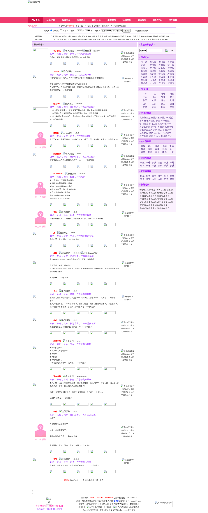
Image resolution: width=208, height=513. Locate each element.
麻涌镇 (162, 77)
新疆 (154, 39)
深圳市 (170, 83)
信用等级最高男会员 (147, 193)
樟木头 (88, 36)
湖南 (61, 39)
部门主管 (153, 124)
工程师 (161, 124)
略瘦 (143, 146)
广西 (57, 39)
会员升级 (79, 26)
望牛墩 (156, 36)
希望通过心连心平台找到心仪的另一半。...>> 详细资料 (72, 160)
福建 (94, 39)
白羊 (154, 176)
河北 (145, 39)
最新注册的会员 (145, 208)
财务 (157, 127)
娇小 (150, 146)
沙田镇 (153, 80)
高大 (157, 152)
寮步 (75, 36)
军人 (156, 136)
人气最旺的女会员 (162, 196)
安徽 (90, 39)
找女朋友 (81, 20)
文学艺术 (158, 133)
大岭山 (70, 36)
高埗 (118, 36)
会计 (153, 127)
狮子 (142, 179)
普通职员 (143, 130)
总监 (171, 117)
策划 (146, 133)
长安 (65, 36)
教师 (148, 121)
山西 (115, 39)
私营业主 (143, 117)
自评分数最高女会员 (164, 202)
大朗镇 (162, 65)
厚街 (57, 36)
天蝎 (160, 179)
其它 (158, 39)
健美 (143, 152)
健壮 (171, 149)
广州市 (162, 83)
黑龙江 (136, 39)
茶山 (130, 36)
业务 (150, 130)
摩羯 (172, 179)
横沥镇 (162, 68)
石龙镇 (153, 74)
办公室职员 (144, 127)
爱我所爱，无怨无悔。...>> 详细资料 (64, 239)
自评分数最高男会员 (147, 202)
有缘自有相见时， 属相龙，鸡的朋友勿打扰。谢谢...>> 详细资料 (76, 218)
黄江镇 (170, 65)
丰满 (157, 149)
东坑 (101, 36)
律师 (162, 121)
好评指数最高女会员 (164, 199)
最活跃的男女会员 (160, 205)
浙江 (111, 39)
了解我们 (172, 20)
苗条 (143, 149)
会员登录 (62, 26)
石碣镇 (144, 74)
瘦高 (157, 146)
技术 (141, 133)
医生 (153, 121)
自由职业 (162, 136)
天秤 (154, 179)
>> (141, 31)
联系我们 (123, 26)
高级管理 (159, 117)
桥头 (143, 36)
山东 (102, 39)
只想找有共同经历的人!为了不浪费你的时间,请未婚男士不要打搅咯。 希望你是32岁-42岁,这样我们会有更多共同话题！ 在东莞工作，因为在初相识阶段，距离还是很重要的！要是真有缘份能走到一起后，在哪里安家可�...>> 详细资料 (84, 84)
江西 (70, 39)
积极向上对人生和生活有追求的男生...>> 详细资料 (70, 57)
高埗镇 (170, 71)
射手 (166, 179)
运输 (151, 136)
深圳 (166, 39)
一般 (171, 152)
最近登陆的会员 (145, 205)
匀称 (164, 146)
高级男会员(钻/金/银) (147, 190)
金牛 (160, 176)
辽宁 (141, 39)
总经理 (151, 117)
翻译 (169, 130)
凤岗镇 (162, 71)
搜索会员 (96, 20)
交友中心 (50, 20)
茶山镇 (162, 74)
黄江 (83, 36)
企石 (138, 36)
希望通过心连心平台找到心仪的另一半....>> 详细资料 (71, 327)
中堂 (151, 36)
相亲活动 (111, 20)
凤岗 (114, 36)
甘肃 (119, 39)
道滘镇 (162, 80)
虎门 (61, 36)
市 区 (144, 62)
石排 (134, 36)
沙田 (161, 36)
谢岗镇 (144, 83)
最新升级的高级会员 (161, 208)
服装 (146, 136)
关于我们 (114, 26)
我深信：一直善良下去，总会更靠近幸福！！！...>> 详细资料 (74, 465)
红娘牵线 (127, 20)
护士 (158, 121)
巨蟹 (172, 176)
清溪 (110, 36)
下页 (96, 480)
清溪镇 (153, 71)
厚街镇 (153, 62)
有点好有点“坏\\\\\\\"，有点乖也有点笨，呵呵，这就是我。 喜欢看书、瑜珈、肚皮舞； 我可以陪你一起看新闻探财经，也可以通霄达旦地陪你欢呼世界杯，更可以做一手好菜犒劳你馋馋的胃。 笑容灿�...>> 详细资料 (84, 268)
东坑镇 (170, 68)
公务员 (142, 121)
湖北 (65, 39)
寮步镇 (153, 65)
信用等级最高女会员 (164, 193)
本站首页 (35, 20)
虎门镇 (162, 62)
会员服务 (142, 20)
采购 (155, 130)
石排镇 (170, 74)
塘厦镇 (144, 71)
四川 (78, 39)
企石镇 (144, 77)
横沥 (97, 36)
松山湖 (166, 36)
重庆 (82, 39)
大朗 (79, 36)
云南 (123, 39)
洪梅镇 (170, 80)
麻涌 (147, 36)
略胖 (164, 152)
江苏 (107, 39)
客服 (165, 130)
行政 (162, 127)
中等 (171, 146)
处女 (148, 179)
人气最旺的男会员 (146, 196)
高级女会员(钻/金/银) (165, 190)
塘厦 (106, 36)
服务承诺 (105, 26)
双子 (166, 176)
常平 (93, 36)
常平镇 (153, 68)
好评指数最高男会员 (147, 199)
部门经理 (144, 124)
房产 (141, 136)
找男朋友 (66, 20)
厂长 (166, 117)
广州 (162, 39)
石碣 (122, 36)
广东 (53, 39)
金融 (167, 121)
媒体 (151, 133)
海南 (127, 39)
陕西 (86, 39)
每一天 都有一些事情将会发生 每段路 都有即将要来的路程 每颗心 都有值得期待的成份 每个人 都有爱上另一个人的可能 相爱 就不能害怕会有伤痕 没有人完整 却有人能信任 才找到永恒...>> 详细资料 (63, 189)
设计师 (167, 124)
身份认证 (157, 20)
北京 (150, 39)
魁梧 (150, 152)
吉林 (131, 39)
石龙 (126, 36)
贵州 (98, 39)
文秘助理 (169, 127)
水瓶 (142, 176)
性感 (164, 149)
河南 (74, 39)
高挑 (150, 149)
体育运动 (167, 133)
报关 (160, 130)
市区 (53, 36)
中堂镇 (170, 77)
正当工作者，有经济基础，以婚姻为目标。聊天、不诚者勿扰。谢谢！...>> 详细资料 (84, 139)
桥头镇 (153, 77)
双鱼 (148, 176)
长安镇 (170, 62)
